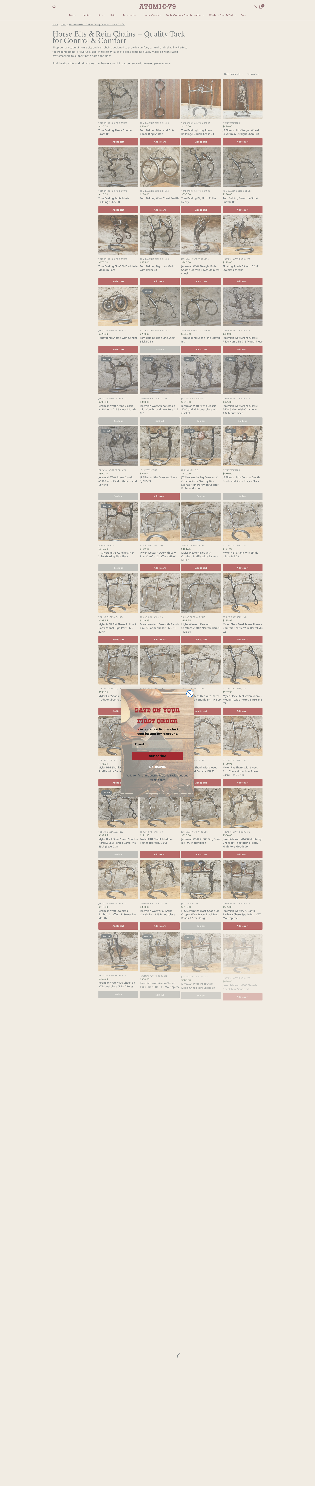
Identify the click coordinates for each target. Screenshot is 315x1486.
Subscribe (157, 756)
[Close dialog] (190, 693)
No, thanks (157, 767)
